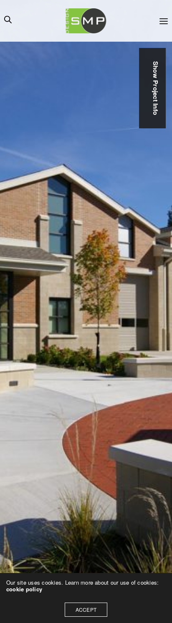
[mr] (86, 20)
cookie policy (24, 589)
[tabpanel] (86, 311)
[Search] (8, 20)
